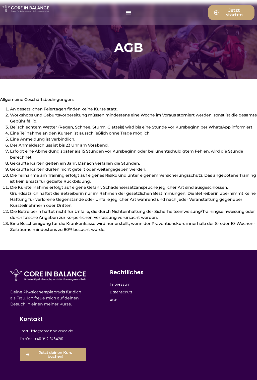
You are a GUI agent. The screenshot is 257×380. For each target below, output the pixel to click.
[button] (128, 13)
